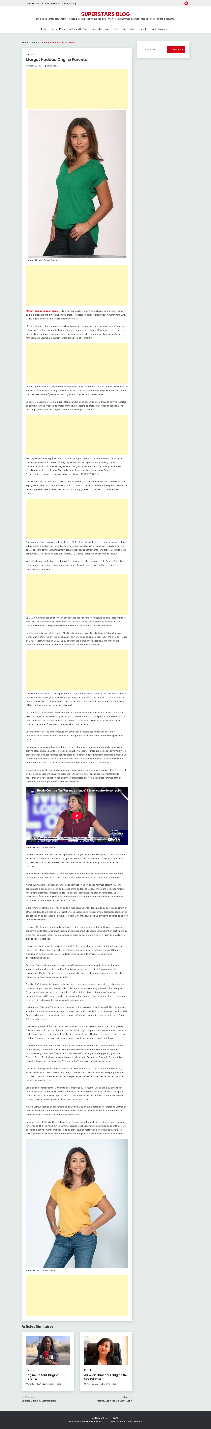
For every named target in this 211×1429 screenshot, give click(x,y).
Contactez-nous (50, 3)
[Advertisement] (77, 89)
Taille (132, 28)
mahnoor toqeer (53, 1384)
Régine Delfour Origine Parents (42, 1377)
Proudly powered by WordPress (86, 1421)
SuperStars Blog (105, 14)
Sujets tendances (160, 28)
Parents (143, 28)
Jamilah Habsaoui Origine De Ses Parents (105, 1377)
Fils (124, 28)
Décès (116, 28)
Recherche (178, 49)
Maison (43, 28)
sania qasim (52, 65)
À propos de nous (30, 3)
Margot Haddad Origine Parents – (43, 310)
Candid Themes (134, 1421)
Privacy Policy (69, 3)
